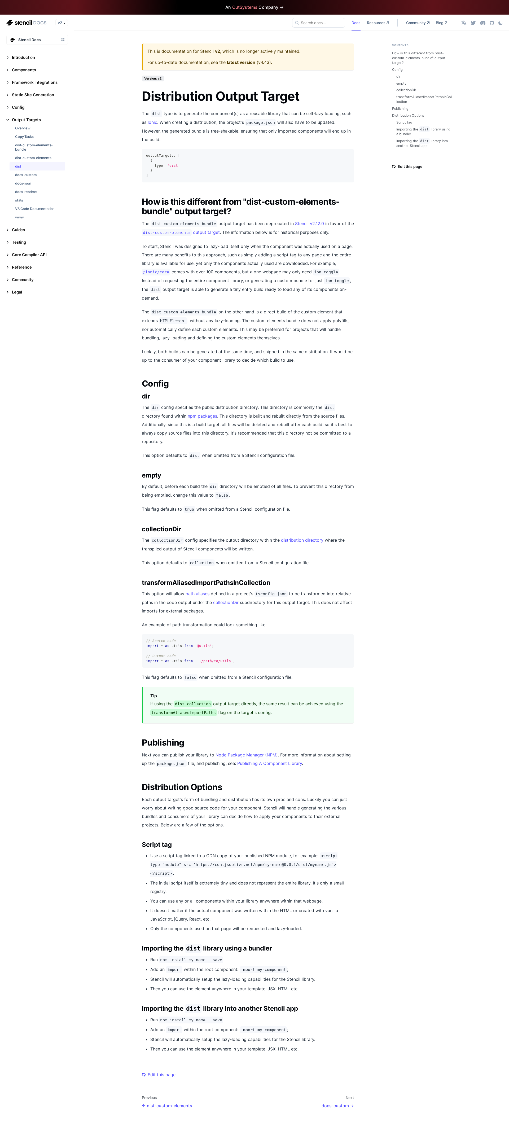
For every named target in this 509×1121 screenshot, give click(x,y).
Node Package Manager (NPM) (247, 754)
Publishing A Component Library (269, 763)
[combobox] (318, 23)
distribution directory (302, 540)
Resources (376, 22)
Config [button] (18, 107)
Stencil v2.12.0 (309, 223)
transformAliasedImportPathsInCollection (424, 99)
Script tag (404, 122)
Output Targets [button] (26, 119)
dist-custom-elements (33, 158)
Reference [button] (22, 267)
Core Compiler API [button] (29, 254)
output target (181, 232)
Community (416, 22)
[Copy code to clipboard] (347, 155)
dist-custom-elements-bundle (34, 147)
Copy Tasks (24, 136)
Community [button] (23, 279)
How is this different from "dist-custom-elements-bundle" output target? (418, 58)
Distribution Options (408, 115)
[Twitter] (473, 22)
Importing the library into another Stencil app (422, 143)
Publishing (400, 109)
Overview (22, 128)
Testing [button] (19, 242)
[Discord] (483, 22)
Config (397, 70)
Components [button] (24, 69)
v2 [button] (60, 22)
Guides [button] (18, 229)
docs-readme (26, 192)
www (19, 217)
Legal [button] (17, 292)
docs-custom (26, 175)
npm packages (202, 416)
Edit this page (161, 1074)
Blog (440, 22)
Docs (356, 22)
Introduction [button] (23, 57)
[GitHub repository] (492, 22)
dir (398, 76)
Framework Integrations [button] (35, 82)
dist (18, 166)
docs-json (23, 183)
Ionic (152, 122)
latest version (241, 62)
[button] (464, 22)
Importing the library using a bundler (423, 131)
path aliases (197, 593)
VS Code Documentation (35, 209)
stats (19, 200)
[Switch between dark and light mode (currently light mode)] (500, 23)
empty (401, 83)
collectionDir (226, 602)
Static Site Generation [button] (33, 94)
